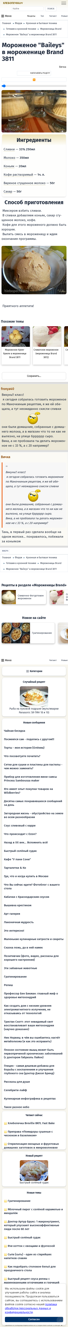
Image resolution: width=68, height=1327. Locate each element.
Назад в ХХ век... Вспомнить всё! (26, 842)
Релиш (8, 985)
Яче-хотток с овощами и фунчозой (31, 1246)
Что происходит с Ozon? (20, 834)
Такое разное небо (16, 1107)
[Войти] (30, 3)
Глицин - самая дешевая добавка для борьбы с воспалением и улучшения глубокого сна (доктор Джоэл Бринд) (29, 1069)
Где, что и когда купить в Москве (26, 876)
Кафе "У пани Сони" (17, 859)
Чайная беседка (14, 730)
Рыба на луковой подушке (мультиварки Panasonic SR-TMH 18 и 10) (34, 710)
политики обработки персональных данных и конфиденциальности (31, 1308)
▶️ (34, 79)
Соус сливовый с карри (20, 825)
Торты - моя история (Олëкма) (24, 747)
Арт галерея (12, 913)
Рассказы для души (17, 1081)
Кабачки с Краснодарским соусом (26, 897)
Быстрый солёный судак (20, 851)
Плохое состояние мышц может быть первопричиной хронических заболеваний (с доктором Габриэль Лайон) (33, 1053)
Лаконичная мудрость (19, 922)
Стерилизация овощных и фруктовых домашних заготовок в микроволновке (31, 1145)
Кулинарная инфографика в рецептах (30, 1098)
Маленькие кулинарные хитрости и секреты (33, 939)
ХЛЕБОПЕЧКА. (13, 3)
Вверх (5, 551)
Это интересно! (14, 930)
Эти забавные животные (20, 968)
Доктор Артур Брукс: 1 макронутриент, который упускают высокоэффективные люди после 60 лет (32, 1225)
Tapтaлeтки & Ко (15, 867)
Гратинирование (15, 976)
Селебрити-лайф (15, 1090)
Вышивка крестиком (17, 905)
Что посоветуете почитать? (22, 756)
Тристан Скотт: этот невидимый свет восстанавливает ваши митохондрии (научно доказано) (29, 1025)
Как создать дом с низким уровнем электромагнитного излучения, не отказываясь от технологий (27, 1009)
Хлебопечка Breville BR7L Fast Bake (31, 1123)
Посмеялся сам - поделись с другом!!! (29, 739)
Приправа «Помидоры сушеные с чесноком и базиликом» (28, 1133)
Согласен (34, 1319)
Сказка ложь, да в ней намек (23, 947)
